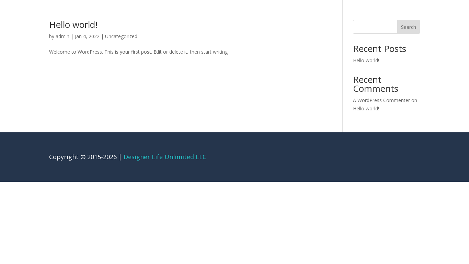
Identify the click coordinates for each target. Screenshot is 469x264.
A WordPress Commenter (381, 100)
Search (408, 27)
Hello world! (73, 24)
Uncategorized (121, 36)
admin (62, 36)
